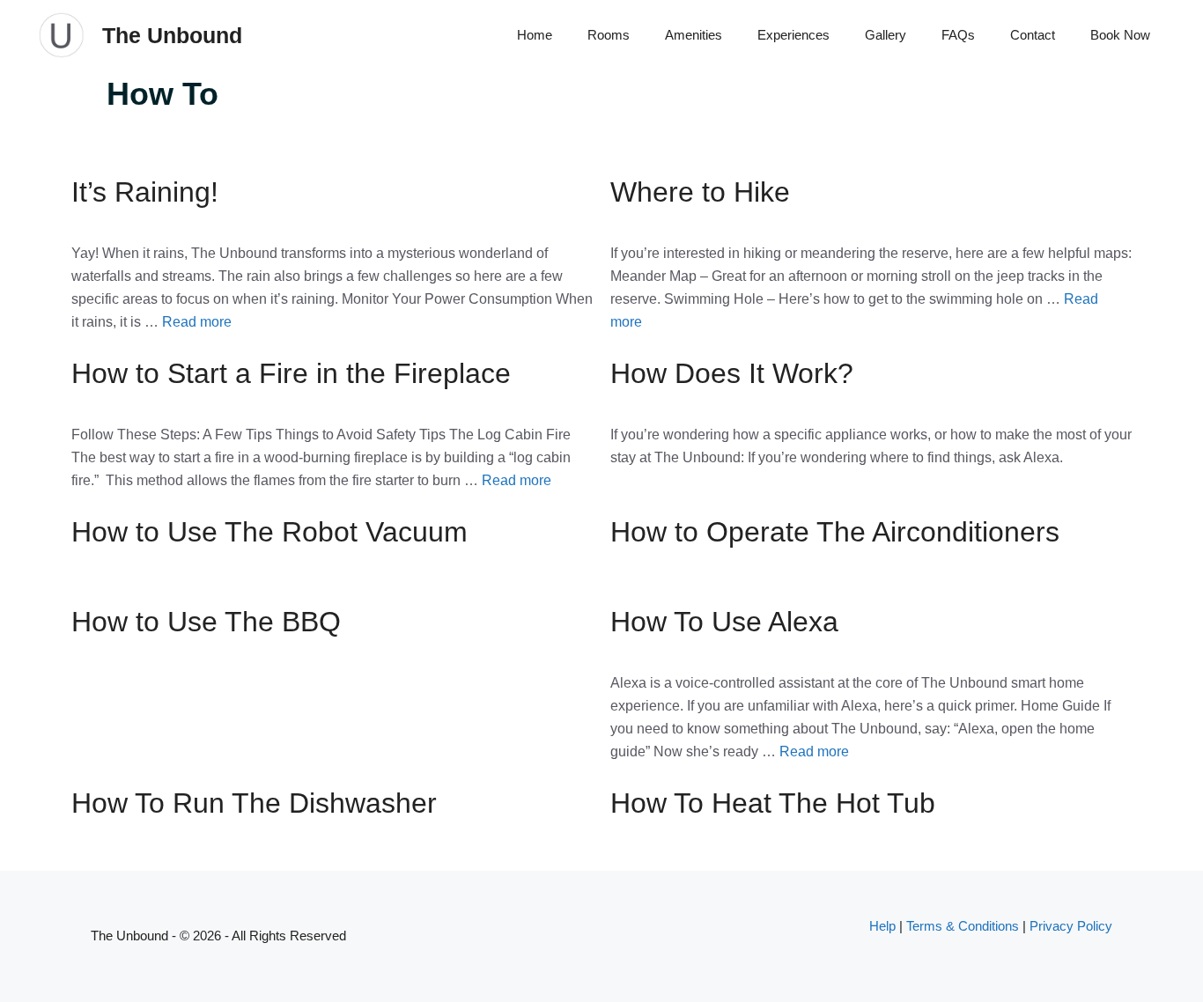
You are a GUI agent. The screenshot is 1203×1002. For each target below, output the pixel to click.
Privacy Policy (1071, 925)
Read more (197, 321)
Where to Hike (700, 192)
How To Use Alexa (724, 621)
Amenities (693, 34)
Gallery (885, 34)
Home (534, 34)
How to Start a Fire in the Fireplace (291, 373)
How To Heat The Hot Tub (772, 803)
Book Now (1120, 34)
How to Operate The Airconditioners (834, 532)
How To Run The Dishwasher (254, 803)
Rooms (608, 34)
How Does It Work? (731, 373)
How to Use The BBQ (206, 621)
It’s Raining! (144, 192)
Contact (1032, 34)
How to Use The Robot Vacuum (269, 532)
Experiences (793, 34)
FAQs (958, 34)
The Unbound (172, 35)
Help (882, 925)
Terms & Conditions (962, 925)
